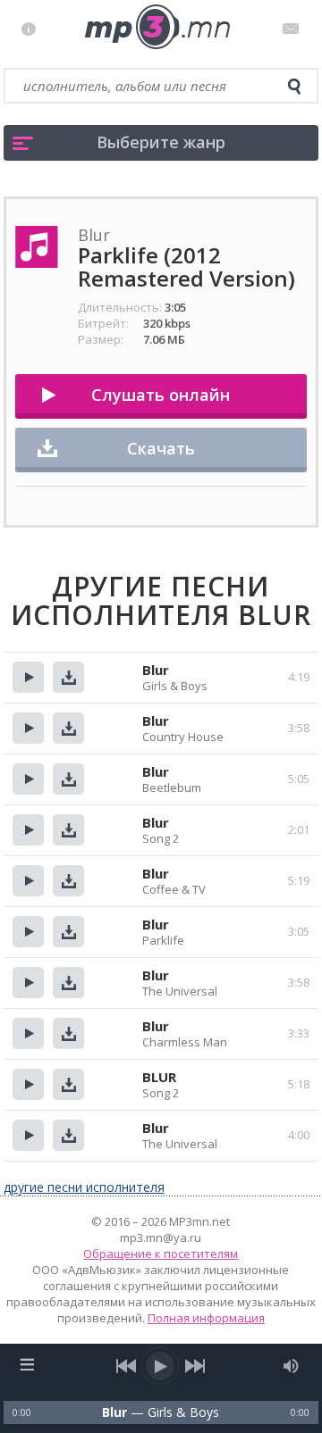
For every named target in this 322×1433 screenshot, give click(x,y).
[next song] (195, 1366)
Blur (155, 670)
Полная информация (206, 1318)
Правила (32, 28)
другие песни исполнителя (84, 1187)
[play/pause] (161, 1366)
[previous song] (126, 1366)
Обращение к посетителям (160, 1254)
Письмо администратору (294, 28)
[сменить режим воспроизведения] (27, 1364)
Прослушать (28, 677)
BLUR (159, 1077)
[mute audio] (291, 1366)
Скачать (161, 448)
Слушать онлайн (160, 394)
